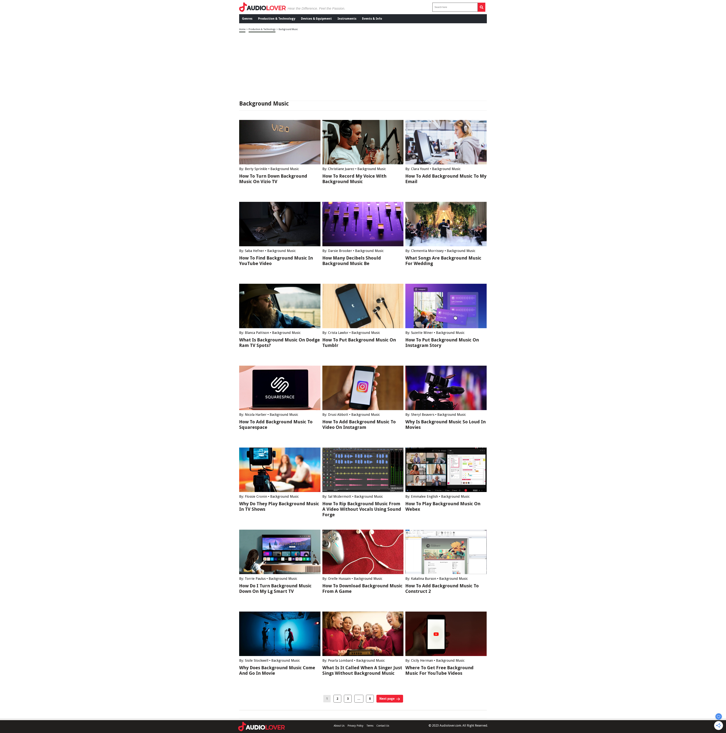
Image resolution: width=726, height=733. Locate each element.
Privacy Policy (355, 725)
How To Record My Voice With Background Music (354, 178)
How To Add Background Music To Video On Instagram (359, 424)
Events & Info (372, 18)
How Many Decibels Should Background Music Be (351, 260)
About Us (339, 725)
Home (242, 29)
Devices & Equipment (316, 18)
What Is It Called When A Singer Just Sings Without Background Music (362, 670)
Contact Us (382, 725)
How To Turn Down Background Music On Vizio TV (273, 178)
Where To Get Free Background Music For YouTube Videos (439, 670)
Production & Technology (276, 18)
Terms (369, 725)
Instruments (346, 18)
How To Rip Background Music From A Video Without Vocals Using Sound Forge (361, 509)
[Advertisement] (363, 66)
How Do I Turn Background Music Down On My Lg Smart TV (275, 588)
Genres (247, 18)
